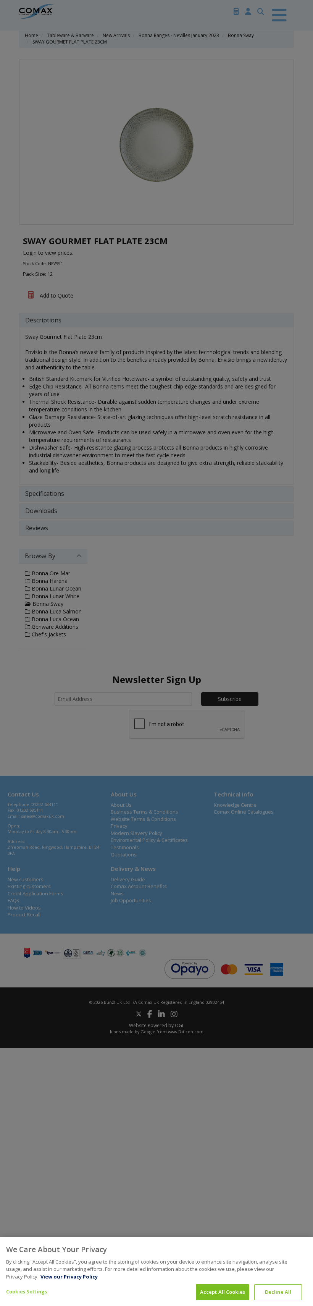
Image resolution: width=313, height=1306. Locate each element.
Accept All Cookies (222, 1291)
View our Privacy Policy (69, 1276)
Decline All (278, 1291)
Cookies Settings (26, 1291)
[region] (156, 1271)
